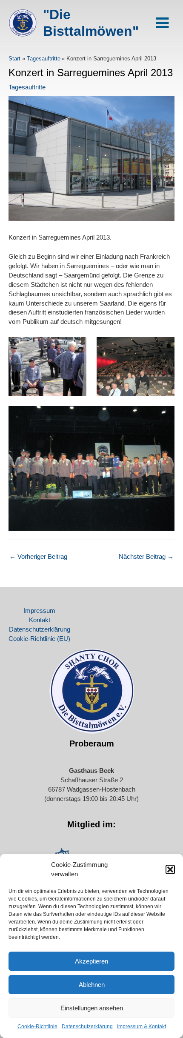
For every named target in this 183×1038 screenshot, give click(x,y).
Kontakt (39, 620)
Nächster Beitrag (146, 556)
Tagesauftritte (27, 87)
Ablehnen (92, 984)
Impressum (39, 610)
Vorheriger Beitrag (38, 556)
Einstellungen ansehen (91, 1008)
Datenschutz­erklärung (87, 1026)
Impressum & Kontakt (141, 1026)
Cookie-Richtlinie (37, 1026)
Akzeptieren (91, 961)
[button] (170, 869)
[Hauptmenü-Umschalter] (162, 23)
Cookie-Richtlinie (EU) (39, 638)
